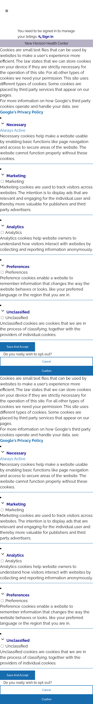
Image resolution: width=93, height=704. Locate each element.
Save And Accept (17, 346)
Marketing (16, 175)
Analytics (15, 227)
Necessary (16, 124)
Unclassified (18, 312)
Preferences (17, 266)
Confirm (46, 371)
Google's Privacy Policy (21, 112)
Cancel (46, 361)
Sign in (47, 37)
